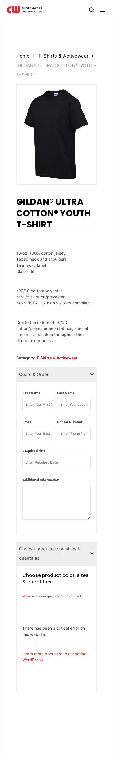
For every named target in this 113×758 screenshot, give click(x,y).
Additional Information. (41, 480)
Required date (34, 451)
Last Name (66, 393)
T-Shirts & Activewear (63, 56)
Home (23, 56)
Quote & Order (34, 374)
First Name (31, 393)
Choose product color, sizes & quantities (50, 553)
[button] (103, 10)
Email (26, 422)
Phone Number (70, 422)
